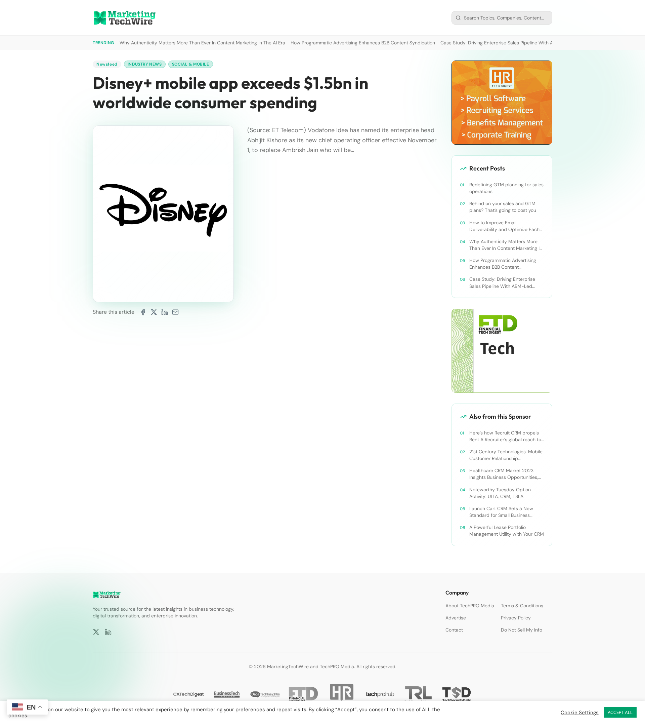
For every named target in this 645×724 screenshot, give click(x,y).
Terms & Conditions (522, 606)
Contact (454, 630)
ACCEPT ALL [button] (620, 712)
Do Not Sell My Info (521, 630)
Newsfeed (107, 64)
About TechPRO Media (469, 606)
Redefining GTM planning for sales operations (506, 188)
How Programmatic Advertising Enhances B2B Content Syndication (363, 43)
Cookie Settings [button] (580, 713)
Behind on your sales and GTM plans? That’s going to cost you (502, 206)
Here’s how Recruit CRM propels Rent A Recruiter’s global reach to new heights (505, 436)
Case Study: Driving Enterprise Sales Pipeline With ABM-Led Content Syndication (528, 43)
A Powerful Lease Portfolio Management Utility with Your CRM (506, 530)
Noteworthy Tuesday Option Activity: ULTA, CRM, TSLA (500, 493)
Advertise (455, 618)
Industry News (145, 64)
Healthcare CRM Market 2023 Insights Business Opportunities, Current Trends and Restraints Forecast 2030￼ (503, 474)
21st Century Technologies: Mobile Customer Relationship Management (506, 455)
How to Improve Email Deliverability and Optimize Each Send (504, 226)
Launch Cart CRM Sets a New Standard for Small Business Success (501, 512)
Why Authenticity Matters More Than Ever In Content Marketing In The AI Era (202, 43)
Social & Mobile (190, 64)
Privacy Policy (516, 618)
